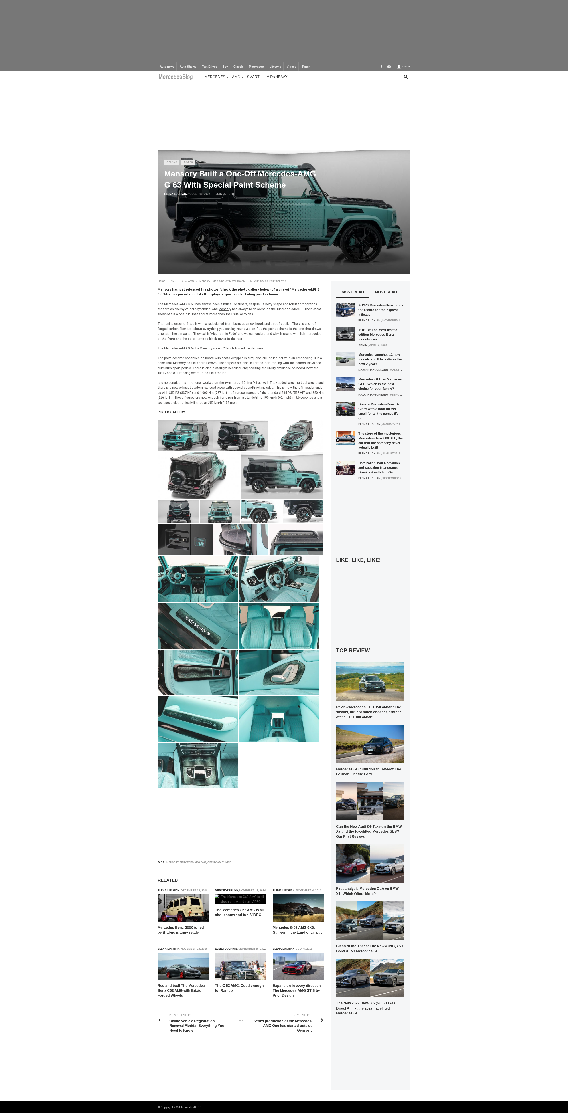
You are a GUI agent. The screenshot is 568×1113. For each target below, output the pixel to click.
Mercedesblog (226, 890)
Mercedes (215, 77)
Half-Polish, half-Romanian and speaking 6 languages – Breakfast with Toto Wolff (379, 467)
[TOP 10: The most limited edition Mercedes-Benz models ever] (345, 334)
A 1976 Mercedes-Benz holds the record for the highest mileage (380, 309)
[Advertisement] (284, 31)
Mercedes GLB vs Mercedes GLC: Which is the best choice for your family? (380, 383)
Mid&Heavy (277, 77)
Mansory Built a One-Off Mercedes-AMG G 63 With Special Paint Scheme (242, 281)
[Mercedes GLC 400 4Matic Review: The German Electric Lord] (370, 744)
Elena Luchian (175, 194)
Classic (238, 66)
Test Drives (209, 66)
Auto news (167, 66)
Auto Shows (188, 66)
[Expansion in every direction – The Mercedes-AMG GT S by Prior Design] (298, 966)
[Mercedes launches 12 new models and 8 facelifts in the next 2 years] (345, 359)
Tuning (227, 862)
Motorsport (256, 66)
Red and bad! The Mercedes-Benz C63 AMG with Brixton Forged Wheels (182, 991)
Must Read (386, 292)
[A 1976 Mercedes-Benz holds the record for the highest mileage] (345, 309)
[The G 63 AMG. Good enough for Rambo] (240, 966)
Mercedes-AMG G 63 (193, 862)
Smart (253, 77)
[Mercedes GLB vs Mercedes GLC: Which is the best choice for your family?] (345, 384)
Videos (291, 66)
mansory (172, 862)
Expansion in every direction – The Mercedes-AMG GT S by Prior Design (298, 991)
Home (161, 281)
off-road (214, 862)
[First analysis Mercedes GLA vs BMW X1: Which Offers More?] (370, 863)
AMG (236, 77)
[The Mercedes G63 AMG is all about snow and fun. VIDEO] (240, 899)
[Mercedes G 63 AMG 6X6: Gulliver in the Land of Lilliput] (298, 908)
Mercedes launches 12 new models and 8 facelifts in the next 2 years (380, 359)
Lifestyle (275, 66)
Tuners (188, 162)
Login (406, 66)
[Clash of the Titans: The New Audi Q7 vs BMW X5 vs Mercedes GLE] (370, 920)
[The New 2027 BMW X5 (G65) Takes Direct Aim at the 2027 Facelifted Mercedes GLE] (370, 978)
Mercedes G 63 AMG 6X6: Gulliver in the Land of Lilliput (297, 930)
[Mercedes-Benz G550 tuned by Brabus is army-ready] (183, 908)
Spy (225, 66)
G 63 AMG (171, 162)
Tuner (306, 66)
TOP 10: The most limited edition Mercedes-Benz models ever (377, 334)
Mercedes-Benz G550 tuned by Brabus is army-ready (181, 930)
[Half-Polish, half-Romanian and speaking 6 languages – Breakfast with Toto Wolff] (345, 467)
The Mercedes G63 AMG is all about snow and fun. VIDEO (239, 912)
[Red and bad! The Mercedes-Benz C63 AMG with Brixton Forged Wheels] (183, 966)
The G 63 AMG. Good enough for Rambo (239, 988)
